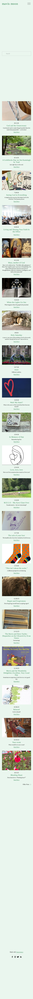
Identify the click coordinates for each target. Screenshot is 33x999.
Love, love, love (16, 470)
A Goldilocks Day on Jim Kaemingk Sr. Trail (16, 161)
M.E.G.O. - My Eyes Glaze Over (16, 503)
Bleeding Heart (16, 775)
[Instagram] (15, 957)
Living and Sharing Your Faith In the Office (16, 230)
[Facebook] (12, 957)
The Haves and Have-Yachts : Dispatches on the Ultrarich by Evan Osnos (16, 636)
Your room (16, 742)
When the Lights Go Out (16, 302)
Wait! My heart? (16, 402)
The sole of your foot (16, 535)
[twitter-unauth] (18, 957)
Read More (16, 132)
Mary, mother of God (16, 263)
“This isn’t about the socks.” (16, 568)
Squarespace (19, 952)
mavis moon (10, 3)
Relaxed (16, 709)
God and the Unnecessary (16, 126)
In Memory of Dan (16, 437)
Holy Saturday (16, 335)
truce (16, 370)
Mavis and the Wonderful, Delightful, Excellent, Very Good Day (16, 673)
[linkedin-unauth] (21, 957)
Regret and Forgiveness (16, 601)
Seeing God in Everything (16, 195)
